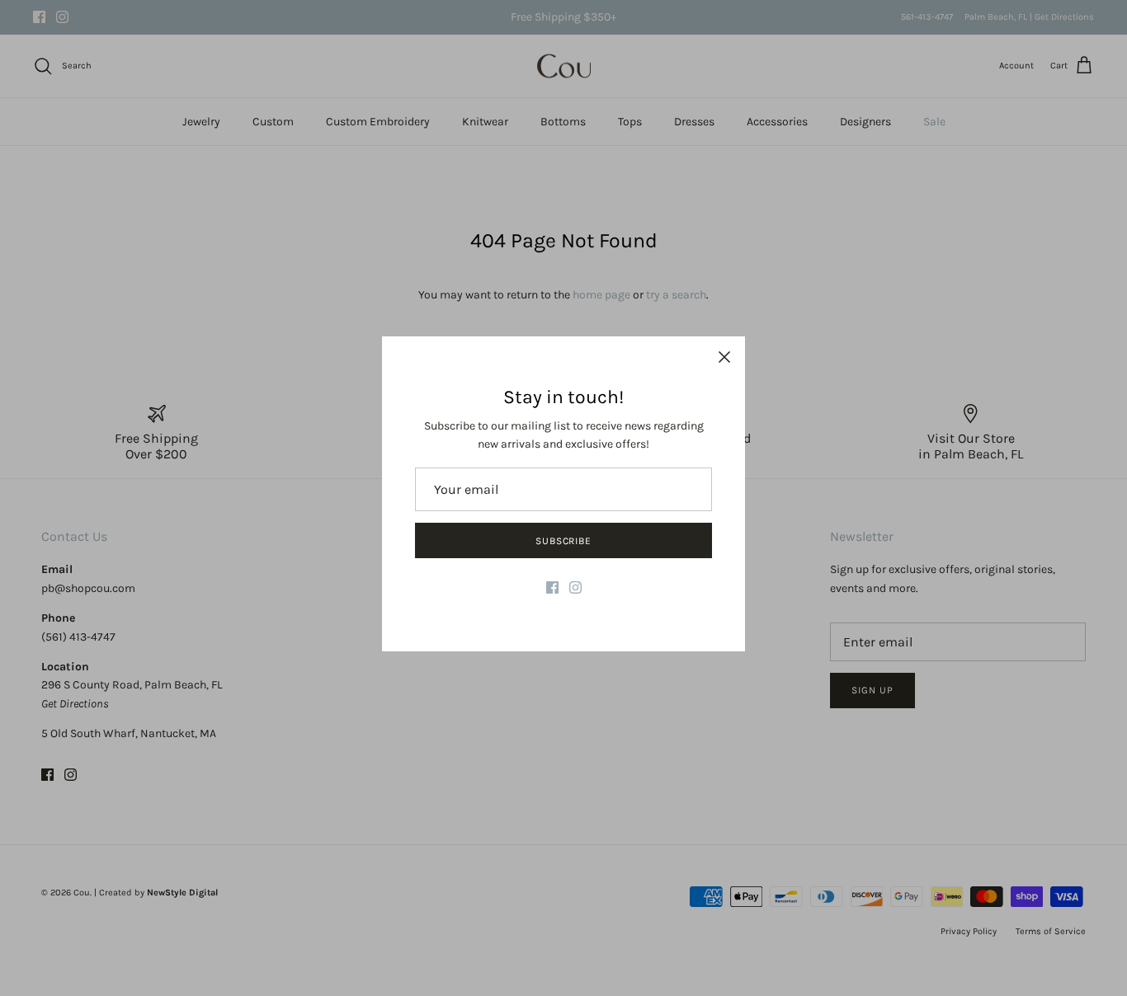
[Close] (724, 357)
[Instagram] (575, 587)
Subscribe (563, 541)
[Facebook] (552, 587)
